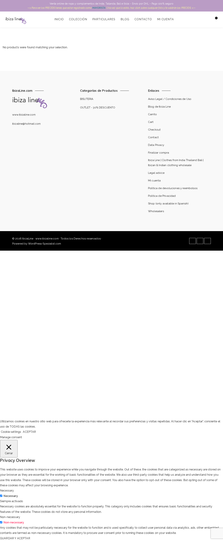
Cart (151, 122)
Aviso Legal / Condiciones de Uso (169, 99)
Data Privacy (156, 145)
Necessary (10, 496)
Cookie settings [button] (11, 431)
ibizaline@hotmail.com (26, 123)
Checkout (154, 129)
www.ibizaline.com (24, 114)
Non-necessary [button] (10, 517)
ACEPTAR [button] (29, 431)
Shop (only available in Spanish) (168, 203)
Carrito (152, 114)
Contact (153, 137)
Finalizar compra (158, 152)
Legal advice (156, 172)
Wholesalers (156, 211)
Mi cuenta (154, 180)
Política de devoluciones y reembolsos (172, 188)
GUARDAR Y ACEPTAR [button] (15, 538)
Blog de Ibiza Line (159, 106)
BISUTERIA (86, 99)
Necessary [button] (7, 490)
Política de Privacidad (162, 195)
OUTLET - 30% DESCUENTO (97, 107)
